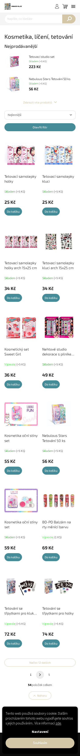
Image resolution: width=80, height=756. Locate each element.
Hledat (69, 18)
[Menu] (73, 6)
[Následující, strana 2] (40, 675)
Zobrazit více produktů (38, 102)
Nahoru (42, 695)
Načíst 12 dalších (40, 662)
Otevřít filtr (40, 127)
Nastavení (40, 731)
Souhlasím (40, 743)
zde (58, 723)
